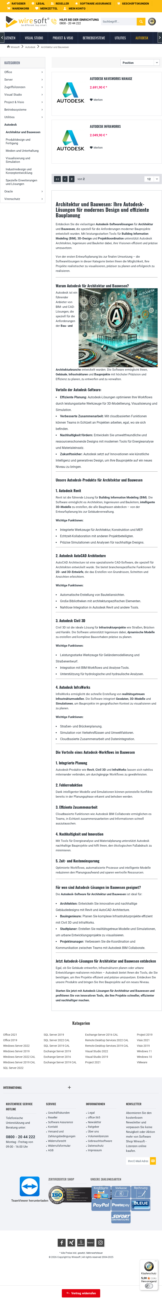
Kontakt (53, 1126)
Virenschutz (12, 199)
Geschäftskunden (59, 1112)
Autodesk (10, 124)
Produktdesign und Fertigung (18, 141)
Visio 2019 (143, 1045)
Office (8, 72)
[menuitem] (18, 8)
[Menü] (155, 1262)
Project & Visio (14, 102)
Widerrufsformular (59, 1145)
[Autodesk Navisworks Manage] (70, 93)
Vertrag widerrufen (83, 1293)
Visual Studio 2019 (96, 1056)
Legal (91, 1112)
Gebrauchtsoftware (100, 1141)
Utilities (9, 117)
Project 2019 (145, 1034)
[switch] (149, 1286)
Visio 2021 (143, 1040)
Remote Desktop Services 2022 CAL (107, 1040)
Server (8, 79)
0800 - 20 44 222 (20, 1137)
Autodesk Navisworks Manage (111, 79)
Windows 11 (144, 1051)
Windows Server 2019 (16, 1051)
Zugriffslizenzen (14, 87)
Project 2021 (93, 1062)
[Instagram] (100, 1243)
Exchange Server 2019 (57, 1051)
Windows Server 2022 (16, 1045)
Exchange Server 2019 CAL (60, 1062)
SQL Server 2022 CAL (57, 1040)
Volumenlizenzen (98, 1136)
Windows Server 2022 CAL (19, 1056)
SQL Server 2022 (13, 1067)
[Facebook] (62, 1243)
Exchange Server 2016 (57, 1056)
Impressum (95, 1150)
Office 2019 (10, 1040)
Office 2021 (10, 1034)
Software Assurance (60, 1122)
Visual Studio (13, 94)
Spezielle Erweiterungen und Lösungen (21, 182)
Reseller (52, 1117)
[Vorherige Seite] (65, 179)
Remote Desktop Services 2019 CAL (107, 1045)
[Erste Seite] (57, 179)
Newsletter (94, 1122)
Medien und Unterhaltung (22, 151)
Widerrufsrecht (57, 1141)
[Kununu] (91, 1243)
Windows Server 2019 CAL (19, 1062)
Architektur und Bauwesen (23, 132)
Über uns (93, 1131)
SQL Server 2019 (54, 1034)
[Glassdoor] (81, 1243)
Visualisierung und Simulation (18, 160)
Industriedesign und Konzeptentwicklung (19, 171)
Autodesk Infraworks (105, 126)
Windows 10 (144, 1056)
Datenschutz (96, 1145)
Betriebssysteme (15, 109)
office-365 (94, 1117)
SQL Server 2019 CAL (57, 1045)
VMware (142, 1062)
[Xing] (71, 1243)
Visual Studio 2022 (96, 1051)
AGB (51, 1150)
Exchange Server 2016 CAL (101, 1034)
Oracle (8, 191)
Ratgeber (93, 1126)
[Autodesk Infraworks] (70, 141)
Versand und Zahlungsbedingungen (61, 1134)
